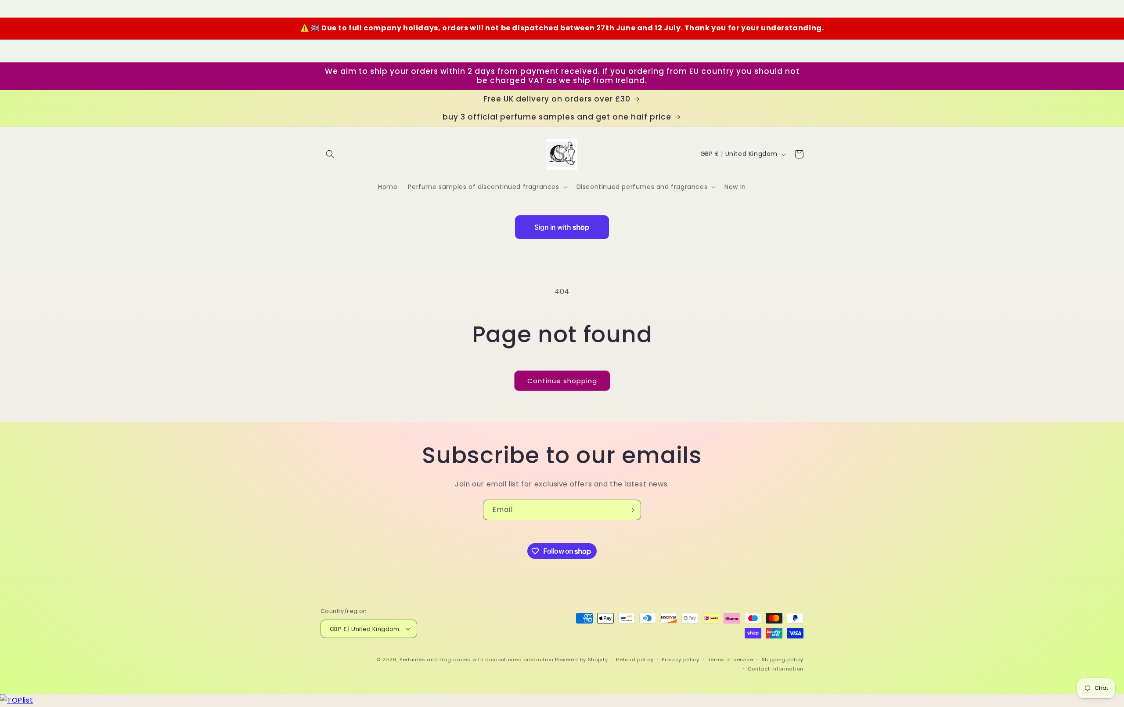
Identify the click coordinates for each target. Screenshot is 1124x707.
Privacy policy (680, 659)
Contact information (775, 668)
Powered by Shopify (581, 659)
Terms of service (730, 659)
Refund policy (634, 659)
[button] (330, 154)
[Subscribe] (631, 510)
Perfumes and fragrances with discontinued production (476, 659)
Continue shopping (562, 380)
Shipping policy (783, 659)
